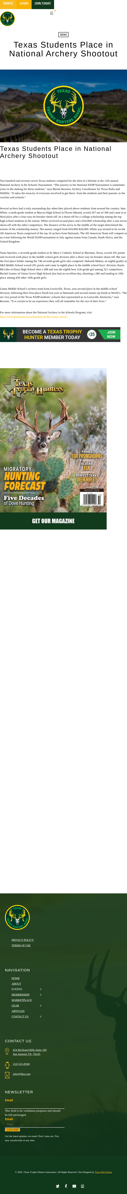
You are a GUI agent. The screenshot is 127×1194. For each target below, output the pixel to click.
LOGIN (24, 3)
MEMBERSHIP (20, 994)
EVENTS (8, 3)
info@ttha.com (21, 1074)
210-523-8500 (21, 1064)
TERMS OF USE (21, 945)
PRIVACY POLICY (23, 940)
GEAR (15, 1005)
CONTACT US (20, 1016)
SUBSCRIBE (12, 1130)
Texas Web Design (103, 1172)
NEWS (63, 34)
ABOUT (16, 983)
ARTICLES (18, 1011)
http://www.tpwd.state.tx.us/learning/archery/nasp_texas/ (33, 316)
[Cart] (53, 13)
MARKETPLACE (22, 1000)
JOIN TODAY (43, 3)
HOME (16, 978)
